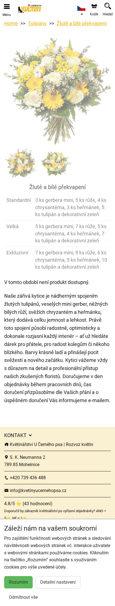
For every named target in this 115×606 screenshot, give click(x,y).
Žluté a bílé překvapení (82, 23)
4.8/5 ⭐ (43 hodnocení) (28, 503)
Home (11, 23)
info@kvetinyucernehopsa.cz (37, 490)
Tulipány (37, 23)
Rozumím (18, 582)
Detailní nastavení (58, 582)
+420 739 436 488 (27, 477)
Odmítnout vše (23, 597)
